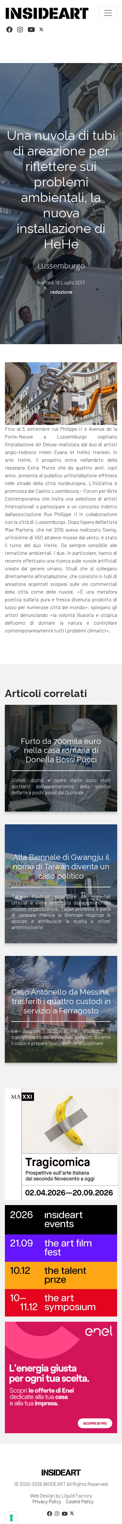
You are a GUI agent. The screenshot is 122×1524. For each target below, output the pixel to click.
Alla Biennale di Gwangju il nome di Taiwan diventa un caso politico (61, 866)
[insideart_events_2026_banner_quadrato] (61, 1261)
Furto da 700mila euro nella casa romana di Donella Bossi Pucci (61, 750)
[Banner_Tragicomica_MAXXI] (61, 1144)
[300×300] (61, 1377)
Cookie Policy (80, 1501)
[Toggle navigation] (108, 12)
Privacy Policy (47, 1501)
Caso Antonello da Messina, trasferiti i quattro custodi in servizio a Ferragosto (61, 1001)
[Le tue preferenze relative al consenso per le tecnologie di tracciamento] (11, 1518)
